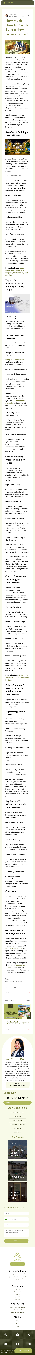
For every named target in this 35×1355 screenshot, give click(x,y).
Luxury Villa (17, 1116)
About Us (17, 1289)
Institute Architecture (17, 1312)
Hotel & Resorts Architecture (17, 1310)
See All (28, 1000)
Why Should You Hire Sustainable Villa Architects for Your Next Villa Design (17, 1023)
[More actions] (28, 16)
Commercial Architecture (17, 1124)
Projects (17, 1299)
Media (17, 1326)
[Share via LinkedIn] (15, 987)
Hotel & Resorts (17, 1120)
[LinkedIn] (19, 1098)
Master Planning (17, 1132)
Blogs (7, 979)
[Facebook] (8, 1098)
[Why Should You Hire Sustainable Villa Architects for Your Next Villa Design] (17, 1011)
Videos (17, 1321)
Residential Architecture (17, 1113)
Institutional (17, 1128)
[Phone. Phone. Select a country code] (7, 1219)
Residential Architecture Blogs (14, 981)
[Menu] (31, 3)
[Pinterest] (23, 1098)
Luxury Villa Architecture (17, 1307)
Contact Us (17, 1297)
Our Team (17, 1294)
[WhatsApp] (16, 1098)
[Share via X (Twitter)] (10, 987)
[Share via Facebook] (6, 987)
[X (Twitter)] (11, 1098)
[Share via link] (19, 987)
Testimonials (17, 1292)
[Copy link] (27, 1098)
